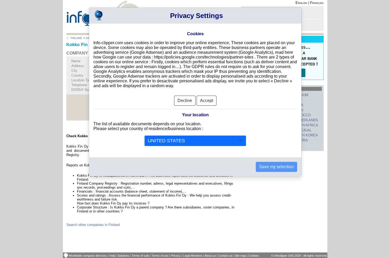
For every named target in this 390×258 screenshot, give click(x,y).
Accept (206, 100)
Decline (184, 100)
